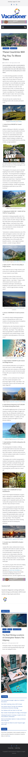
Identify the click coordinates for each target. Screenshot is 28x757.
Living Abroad (6, 48)
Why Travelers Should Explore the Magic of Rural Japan (14, 712)
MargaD (15, 357)
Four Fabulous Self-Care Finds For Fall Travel (11, 710)
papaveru (15, 439)
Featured (10, 629)
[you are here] (14, 655)
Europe (4, 629)
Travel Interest (14, 48)
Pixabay (20, 121)
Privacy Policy (10, 748)
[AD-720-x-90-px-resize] (14, 21)
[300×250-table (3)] (14, 145)
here (9, 736)
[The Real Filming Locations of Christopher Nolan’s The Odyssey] (14, 620)
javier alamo (16, 261)
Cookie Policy (17, 748)
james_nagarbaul (13, 539)
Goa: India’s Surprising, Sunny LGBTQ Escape (11, 704)
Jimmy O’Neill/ (17, 308)
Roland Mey (13, 121)
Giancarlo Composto (14, 401)
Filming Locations (17, 629)
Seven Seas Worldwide (14, 570)
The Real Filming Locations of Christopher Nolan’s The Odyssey (13, 637)
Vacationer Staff (16, 62)
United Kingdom (6, 631)
